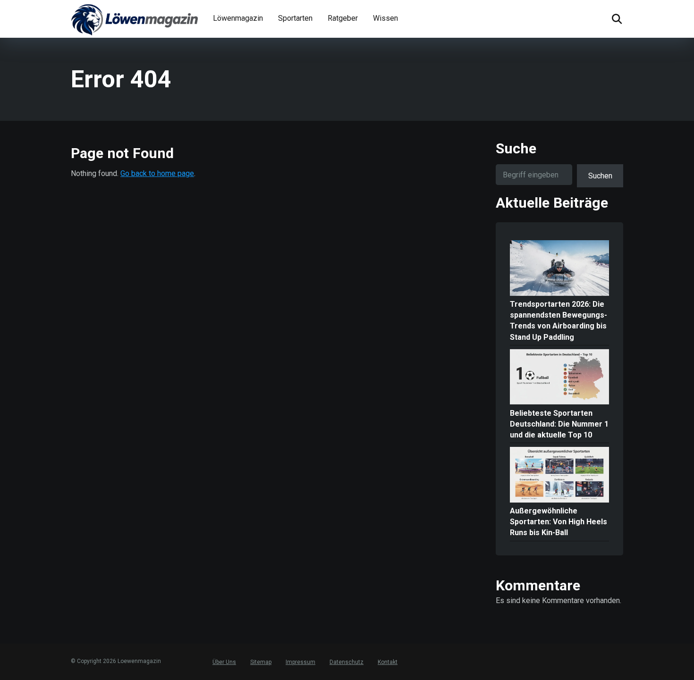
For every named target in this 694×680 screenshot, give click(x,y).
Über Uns (224, 662)
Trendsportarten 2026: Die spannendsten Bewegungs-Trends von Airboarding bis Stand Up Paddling (558, 321)
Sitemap (260, 662)
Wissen (385, 18)
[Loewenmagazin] (134, 18)
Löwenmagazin (238, 18)
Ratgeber (343, 18)
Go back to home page (157, 173)
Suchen (600, 175)
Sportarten (295, 18)
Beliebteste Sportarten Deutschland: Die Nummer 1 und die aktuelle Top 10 (559, 424)
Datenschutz (347, 662)
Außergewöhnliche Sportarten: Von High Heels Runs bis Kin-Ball (558, 521)
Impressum (300, 662)
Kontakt (388, 662)
